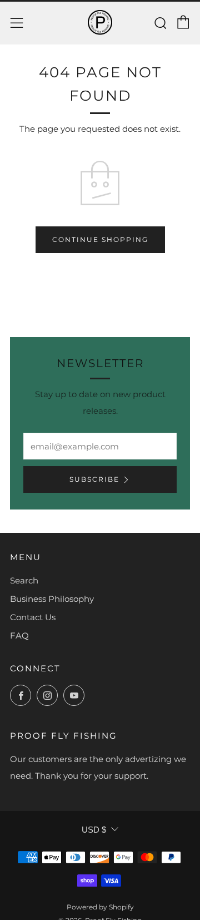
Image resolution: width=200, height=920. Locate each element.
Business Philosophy (52, 598)
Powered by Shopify (100, 907)
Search (24, 580)
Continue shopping (100, 239)
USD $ (94, 829)
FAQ (19, 635)
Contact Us (33, 617)
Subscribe (94, 479)
